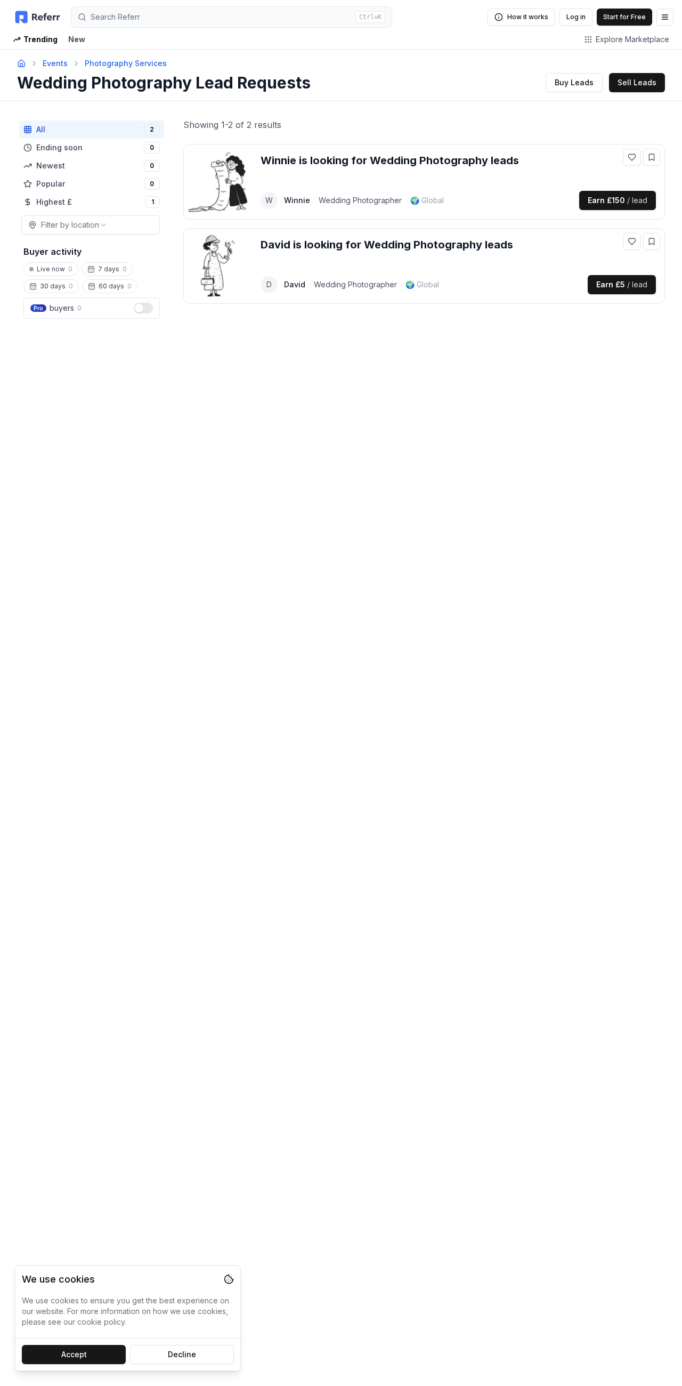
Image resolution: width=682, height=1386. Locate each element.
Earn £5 (621, 284)
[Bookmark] (651, 157)
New (76, 39)
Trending (40, 39)
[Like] (632, 157)
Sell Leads (637, 82)
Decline (182, 1354)
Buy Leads (574, 82)
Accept (74, 1354)
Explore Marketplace (632, 39)
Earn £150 (617, 200)
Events (55, 63)
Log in (576, 17)
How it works (527, 17)
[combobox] (90, 225)
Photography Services (126, 63)
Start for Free (624, 17)
